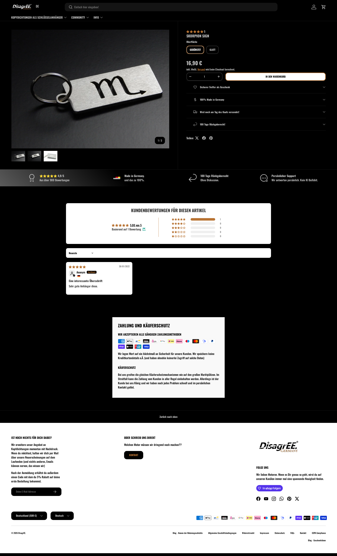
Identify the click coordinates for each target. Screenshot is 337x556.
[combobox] (171, 7)
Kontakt (133, 455)
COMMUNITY (78, 17)
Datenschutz (280, 532)
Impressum (264, 532)
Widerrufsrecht (248, 532)
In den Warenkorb (276, 76)
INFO (96, 17)
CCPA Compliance (319, 532)
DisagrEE (21, 532)
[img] (77, 267)
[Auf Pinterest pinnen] (210, 138)
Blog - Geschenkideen (317, 540)
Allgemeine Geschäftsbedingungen (222, 532)
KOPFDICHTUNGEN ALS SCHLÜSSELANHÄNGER (37, 17)
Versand (201, 69)
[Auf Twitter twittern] (196, 138)
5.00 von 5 (136, 225)
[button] (324, 7)
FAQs (292, 532)
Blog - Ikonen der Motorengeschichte (188, 532)
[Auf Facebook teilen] (203, 138)
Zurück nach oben (168, 416)
